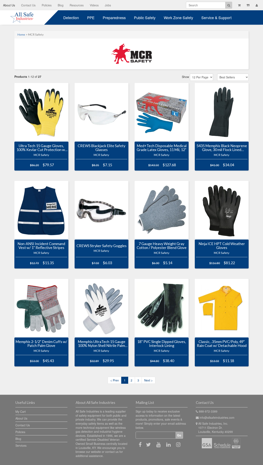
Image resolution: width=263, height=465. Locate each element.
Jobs (108, 5)
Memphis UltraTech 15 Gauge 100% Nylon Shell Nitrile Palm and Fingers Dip (101, 343)
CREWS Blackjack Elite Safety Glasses (101, 148)
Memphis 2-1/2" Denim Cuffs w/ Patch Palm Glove (41, 343)
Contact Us (28, 5)
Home (21, 34)
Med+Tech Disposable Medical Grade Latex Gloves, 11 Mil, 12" (162, 148)
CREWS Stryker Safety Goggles (101, 246)
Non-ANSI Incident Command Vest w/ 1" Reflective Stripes (41, 246)
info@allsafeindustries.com (217, 417)
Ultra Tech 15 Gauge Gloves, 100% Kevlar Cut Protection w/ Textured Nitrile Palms (41, 148)
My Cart (20, 411)
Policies (47, 5)
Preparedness (114, 17)
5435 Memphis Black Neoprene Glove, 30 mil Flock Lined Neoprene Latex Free (221, 148)
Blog (60, 5)
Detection (71, 17)
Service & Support (216, 17)
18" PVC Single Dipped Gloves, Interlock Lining (161, 343)
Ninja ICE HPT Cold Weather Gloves (221, 246)
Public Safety (145, 17)
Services (21, 445)
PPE (91, 17)
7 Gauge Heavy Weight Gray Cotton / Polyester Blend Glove (162, 246)
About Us (9, 5)
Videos (94, 5)
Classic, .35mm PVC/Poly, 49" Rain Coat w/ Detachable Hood (222, 343)
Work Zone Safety (178, 17)
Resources (77, 5)
